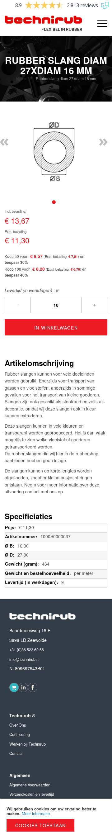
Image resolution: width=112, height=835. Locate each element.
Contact (15, 753)
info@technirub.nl (24, 659)
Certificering (19, 734)
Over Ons (17, 725)
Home (21, 78)
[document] (56, 817)
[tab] (54, 202)
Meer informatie (36, 813)
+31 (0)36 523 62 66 (26, 649)
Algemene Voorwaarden (29, 785)
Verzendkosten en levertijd (31, 794)
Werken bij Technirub (27, 744)
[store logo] (30, 23)
